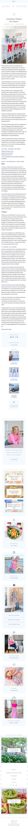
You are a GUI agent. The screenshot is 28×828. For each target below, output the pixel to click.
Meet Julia (14, 459)
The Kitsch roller (21, 290)
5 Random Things (19, 24)
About (14, 769)
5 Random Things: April (14, 380)
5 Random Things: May (14, 363)
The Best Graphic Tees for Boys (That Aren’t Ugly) (14, 506)
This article (16, 75)
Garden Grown (14, 800)
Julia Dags (8, 329)
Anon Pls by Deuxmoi (6, 194)
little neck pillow (11, 260)
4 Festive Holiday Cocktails (8, 156)
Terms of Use (14, 821)
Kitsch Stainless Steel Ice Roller (10, 285)
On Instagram (14, 749)
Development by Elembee (14, 825)
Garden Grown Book (14, 772)
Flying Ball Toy (6, 308)
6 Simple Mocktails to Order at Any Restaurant (14, 477)
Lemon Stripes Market (14, 619)
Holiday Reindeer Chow (7, 151)
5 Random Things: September (14, 396)
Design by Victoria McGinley (14, 824)
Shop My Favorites (14, 615)
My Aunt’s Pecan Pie (6, 155)
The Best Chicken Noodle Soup (14, 491)
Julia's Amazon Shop (14, 624)
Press (14, 779)
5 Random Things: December (14, 20)
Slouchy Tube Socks (8, 297)
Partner (14, 776)
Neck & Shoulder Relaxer (8, 249)
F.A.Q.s (14, 782)
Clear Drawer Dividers (8, 267)
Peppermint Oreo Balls (7, 153)
